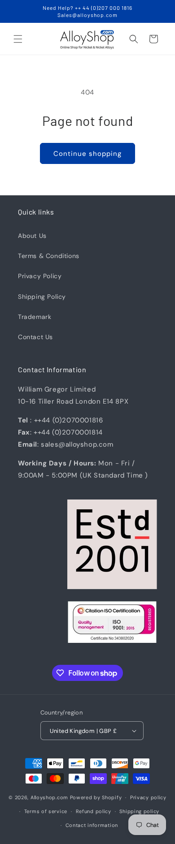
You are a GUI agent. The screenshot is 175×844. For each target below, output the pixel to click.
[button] (18, 39)
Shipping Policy (42, 297)
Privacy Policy (39, 276)
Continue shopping (87, 153)
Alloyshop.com (49, 797)
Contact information (92, 825)
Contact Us (35, 337)
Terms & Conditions (48, 256)
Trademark (34, 317)
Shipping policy (139, 811)
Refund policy (93, 811)
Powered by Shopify (96, 797)
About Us (32, 236)
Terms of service (45, 811)
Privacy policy (148, 797)
